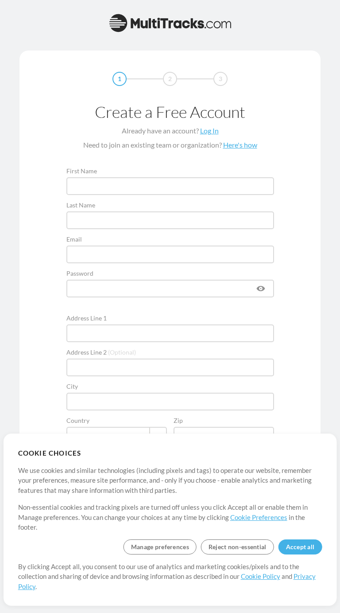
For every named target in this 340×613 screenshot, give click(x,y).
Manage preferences (160, 547)
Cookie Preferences (258, 517)
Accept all (300, 547)
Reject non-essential (238, 547)
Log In (209, 130)
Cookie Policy (260, 576)
